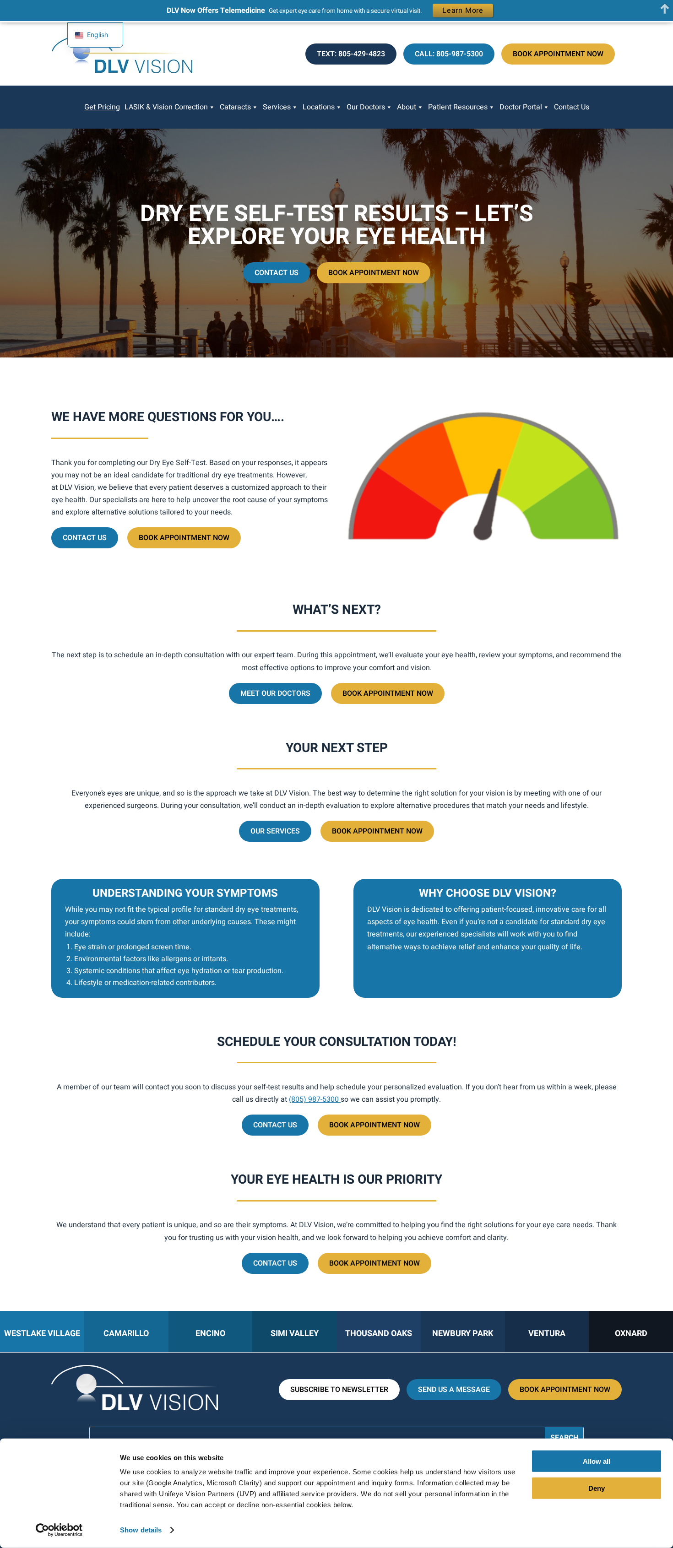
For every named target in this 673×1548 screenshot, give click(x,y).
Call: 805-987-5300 (449, 54)
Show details (141, 1530)
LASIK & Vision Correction (166, 107)
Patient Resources (458, 107)
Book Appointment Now (558, 54)
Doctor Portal (520, 107)
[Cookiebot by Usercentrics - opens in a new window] (59, 1530)
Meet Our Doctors (275, 693)
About (406, 107)
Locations (319, 107)
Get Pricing (102, 107)
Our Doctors (366, 107)
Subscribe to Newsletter (339, 1389)
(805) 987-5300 (315, 1099)
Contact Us (571, 107)
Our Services (275, 831)
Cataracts (235, 107)
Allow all (596, 1461)
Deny (596, 1488)
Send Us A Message (454, 1389)
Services (277, 107)
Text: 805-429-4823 (351, 54)
